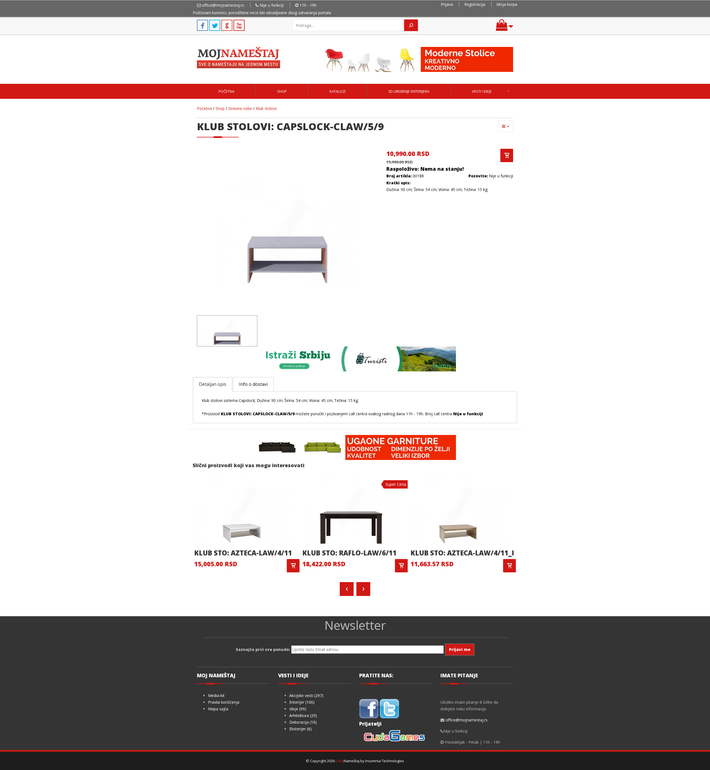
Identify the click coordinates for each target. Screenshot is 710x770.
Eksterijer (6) (300, 728)
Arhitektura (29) (303, 715)
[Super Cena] (350, 509)
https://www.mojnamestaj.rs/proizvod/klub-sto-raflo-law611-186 (401, 565)
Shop (282, 91)
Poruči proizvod (506, 155)
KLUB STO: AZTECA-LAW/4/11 (243, 552)
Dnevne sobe (240, 108)
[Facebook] (369, 708)
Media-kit (216, 695)
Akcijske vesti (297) (306, 695)
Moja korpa (506, 4)
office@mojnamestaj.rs (223, 5)
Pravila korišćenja (223, 702)
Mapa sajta (218, 708)
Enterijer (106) (302, 702)
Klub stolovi (266, 108)
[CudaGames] (395, 736)
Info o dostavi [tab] (253, 384)
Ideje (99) (297, 708)
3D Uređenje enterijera (408, 91)
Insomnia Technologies (384, 760)
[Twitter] (389, 708)
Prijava (447, 4)
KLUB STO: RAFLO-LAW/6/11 (349, 552)
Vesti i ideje (482, 91)
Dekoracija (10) (303, 722)
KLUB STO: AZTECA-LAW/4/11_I (462, 552)
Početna (226, 91)
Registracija (474, 4)
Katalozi (337, 91)
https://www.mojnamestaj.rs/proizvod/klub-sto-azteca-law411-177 (293, 565)
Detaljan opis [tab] (212, 384)
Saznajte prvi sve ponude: (263, 649)
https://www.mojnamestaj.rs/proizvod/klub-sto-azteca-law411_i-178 (509, 565)
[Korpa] (504, 27)
